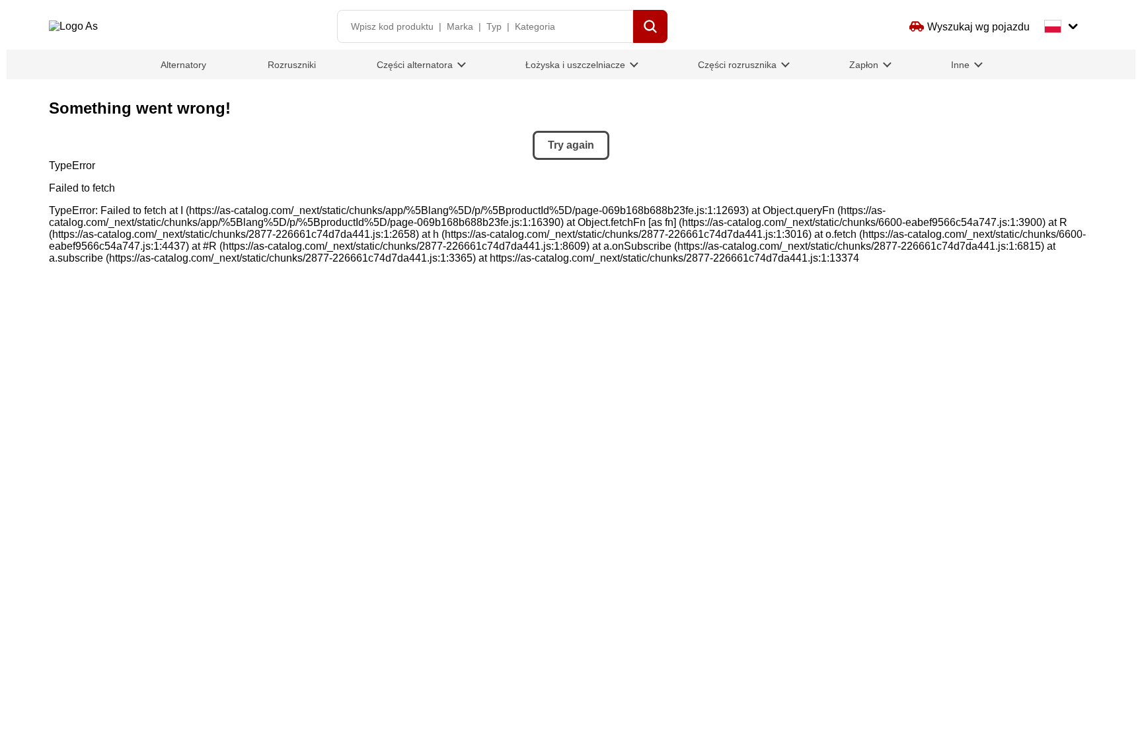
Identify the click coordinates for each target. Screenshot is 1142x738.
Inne (960, 64)
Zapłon (863, 64)
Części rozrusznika (737, 64)
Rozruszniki (292, 64)
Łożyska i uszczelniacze (575, 64)
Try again (571, 145)
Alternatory (183, 64)
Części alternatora (415, 64)
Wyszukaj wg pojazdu (978, 26)
